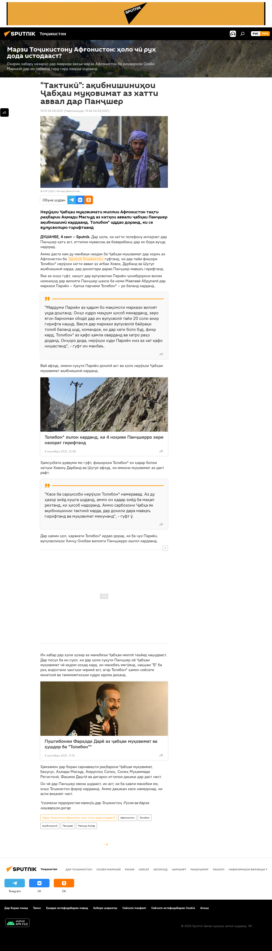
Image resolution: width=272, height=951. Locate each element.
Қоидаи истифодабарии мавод (67, 908)
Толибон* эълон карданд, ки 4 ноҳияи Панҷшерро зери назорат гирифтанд (104, 439)
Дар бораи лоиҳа (16, 908)
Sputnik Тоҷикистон (86, 258)
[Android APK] (17, 923)
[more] (161, 354)
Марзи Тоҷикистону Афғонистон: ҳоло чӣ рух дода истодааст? (78, 817)
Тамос (37, 908)
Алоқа (204, 908)
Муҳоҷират (199, 869)
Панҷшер (67, 825)
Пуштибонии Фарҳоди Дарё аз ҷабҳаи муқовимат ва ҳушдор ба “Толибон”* (101, 743)
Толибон (145, 817)
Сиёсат (144, 869)
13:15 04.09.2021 (51, 111)
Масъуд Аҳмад (86, 825)
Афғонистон (127, 817)
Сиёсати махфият (134, 908)
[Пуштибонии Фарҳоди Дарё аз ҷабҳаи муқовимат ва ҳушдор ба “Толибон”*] (104, 708)
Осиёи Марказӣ (108, 869)
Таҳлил (218, 869)
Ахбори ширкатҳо (105, 908)
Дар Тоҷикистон (79, 869)
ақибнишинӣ (49, 825)
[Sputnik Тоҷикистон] (21, 37)
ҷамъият (179, 869)
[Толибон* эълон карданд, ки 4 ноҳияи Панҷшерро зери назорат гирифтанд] (104, 404)
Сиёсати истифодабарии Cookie (173, 908)
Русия (129, 869)
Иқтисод (160, 869)
